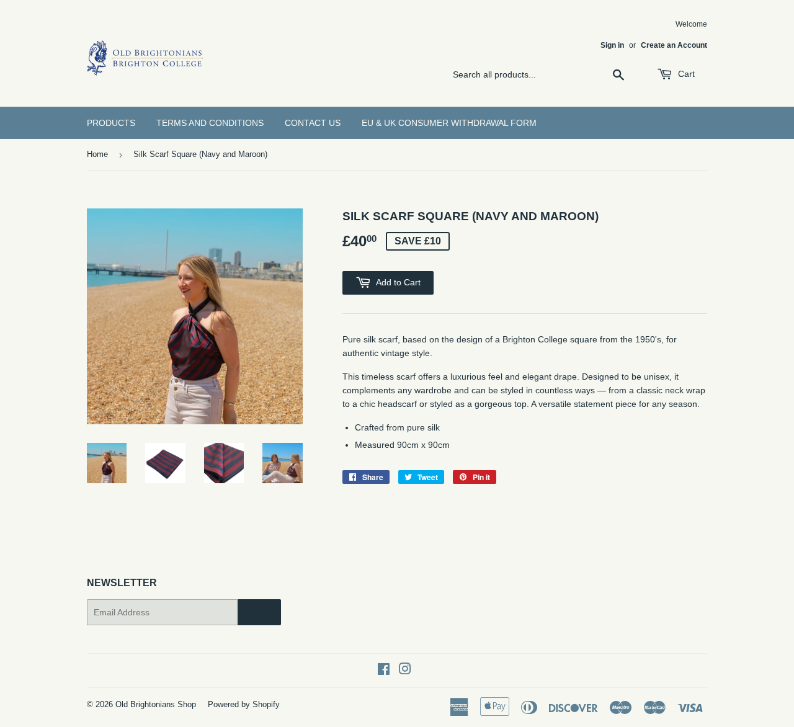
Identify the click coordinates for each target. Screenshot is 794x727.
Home (97, 154)
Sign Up (259, 612)
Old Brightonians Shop (155, 704)
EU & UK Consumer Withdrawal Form (449, 123)
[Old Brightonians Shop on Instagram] (405, 671)
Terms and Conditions (210, 123)
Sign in (612, 45)
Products (111, 123)
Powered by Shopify (244, 704)
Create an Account (674, 45)
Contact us (313, 123)
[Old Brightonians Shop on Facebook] (383, 671)
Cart (685, 74)
